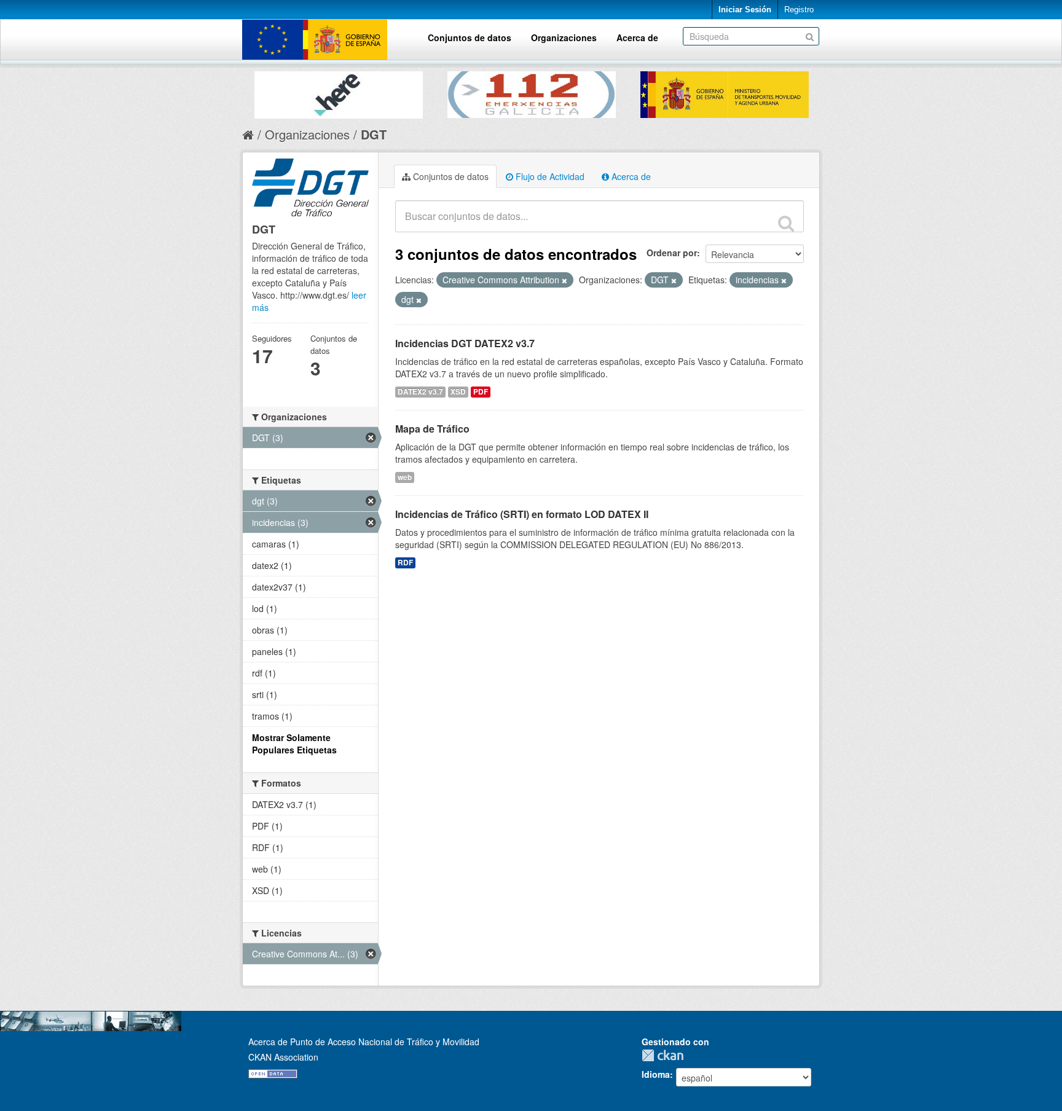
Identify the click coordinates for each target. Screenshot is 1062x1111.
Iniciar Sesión (744, 9)
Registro (799, 9)
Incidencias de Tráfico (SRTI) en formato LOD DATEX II (521, 514)
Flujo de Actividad (548, 176)
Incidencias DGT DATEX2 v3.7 (465, 343)
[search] (786, 223)
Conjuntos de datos (469, 37)
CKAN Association (283, 1057)
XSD (458, 392)
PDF (480, 392)
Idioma (656, 1074)
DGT (374, 134)
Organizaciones (564, 37)
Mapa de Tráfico (432, 429)
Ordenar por (672, 252)
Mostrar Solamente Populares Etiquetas (294, 743)
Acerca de (637, 37)
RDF (405, 562)
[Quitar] (564, 280)
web (405, 477)
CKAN (666, 1055)
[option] (338, 92)
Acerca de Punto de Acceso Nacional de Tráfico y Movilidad (363, 1041)
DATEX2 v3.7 (420, 392)
